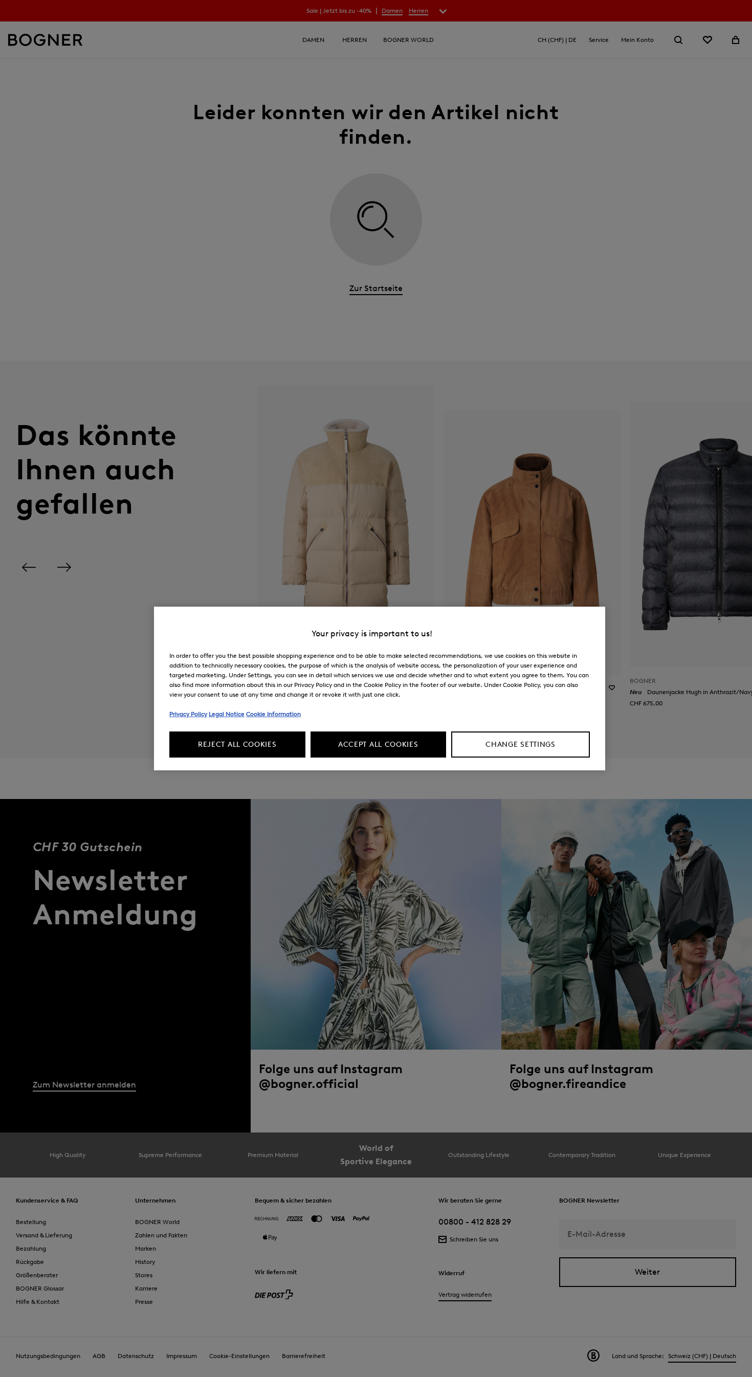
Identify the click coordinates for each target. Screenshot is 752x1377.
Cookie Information (273, 714)
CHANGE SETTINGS (520, 744)
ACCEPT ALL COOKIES (378, 744)
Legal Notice (227, 714)
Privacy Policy (188, 714)
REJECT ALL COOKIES (237, 744)
